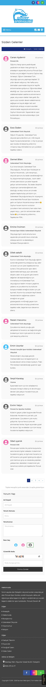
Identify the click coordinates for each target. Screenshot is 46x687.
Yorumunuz (8, 522)
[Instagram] (37, 2)
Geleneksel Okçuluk (9, 622)
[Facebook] (33, 2)
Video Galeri (7, 651)
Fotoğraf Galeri (8, 647)
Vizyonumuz (7, 626)
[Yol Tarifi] (42, 29)
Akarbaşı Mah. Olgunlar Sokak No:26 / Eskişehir (22, 662)
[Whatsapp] (42, 2)
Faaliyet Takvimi (8, 640)
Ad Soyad (7, 500)
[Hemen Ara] (35, 29)
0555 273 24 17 (10, 666)
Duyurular (6, 644)
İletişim (5, 630)
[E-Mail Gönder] (39, 29)
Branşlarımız (7, 619)
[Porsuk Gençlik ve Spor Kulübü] (23, 15)
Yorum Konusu (9, 511)
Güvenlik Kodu (9, 552)
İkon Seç (6, 540)
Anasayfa (28, 49)
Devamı (36, 601)
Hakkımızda (6, 615)
